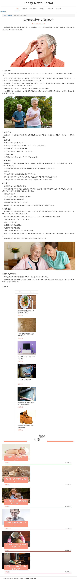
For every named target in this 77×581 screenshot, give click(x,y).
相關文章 (39, 438)
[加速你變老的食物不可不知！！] (16, 517)
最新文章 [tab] (21, 292)
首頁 (17, 8)
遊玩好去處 (33, 8)
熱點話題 (58, 8)
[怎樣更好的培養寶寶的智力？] (16, 451)
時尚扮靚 (24, 8)
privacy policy (33, 578)
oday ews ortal (38, 3)
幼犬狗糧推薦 (3, 11)
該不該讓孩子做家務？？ (25, 380)
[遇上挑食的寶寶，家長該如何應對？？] (16, 539)
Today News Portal (16, 578)
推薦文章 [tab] (32, 292)
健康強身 (50, 8)
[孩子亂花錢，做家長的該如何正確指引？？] (16, 560)
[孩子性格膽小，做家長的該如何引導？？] (16, 495)
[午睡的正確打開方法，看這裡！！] (16, 473)
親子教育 (42, 8)
